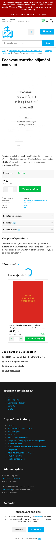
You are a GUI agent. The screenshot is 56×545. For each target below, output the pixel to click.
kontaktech (20, 14)
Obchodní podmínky (16, 403)
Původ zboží (9, 264)
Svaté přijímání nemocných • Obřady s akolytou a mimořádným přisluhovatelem (27, 326)
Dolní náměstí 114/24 (11, 478)
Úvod (3, 51)
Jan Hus (11, 425)
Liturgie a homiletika (14, 366)
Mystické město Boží (16, 459)
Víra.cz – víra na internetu (18, 437)
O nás (10, 397)
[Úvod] (13, 32)
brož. (26, 205)
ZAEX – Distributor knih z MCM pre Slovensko (27, 447)
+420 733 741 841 (9, 19)
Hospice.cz (12, 450)
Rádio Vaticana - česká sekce (20, 428)
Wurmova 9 (7, 489)
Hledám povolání (15, 443)
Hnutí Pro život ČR (15, 456)
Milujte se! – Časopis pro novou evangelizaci (26, 440)
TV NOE (11, 434)
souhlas (38, 517)
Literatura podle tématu (16, 361)
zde (39, 538)
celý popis (16, 165)
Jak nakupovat (13, 400)
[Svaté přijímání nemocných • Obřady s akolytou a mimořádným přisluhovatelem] (28, 302)
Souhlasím (36, 529)
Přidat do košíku (30, 189)
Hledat (48, 43)
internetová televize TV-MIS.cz (20, 453)
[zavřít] (52, 2)
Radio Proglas (14, 431)
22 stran (27, 203)
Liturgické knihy (12, 370)
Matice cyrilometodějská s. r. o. (36, 201)
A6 (25, 207)
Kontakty (11, 406)
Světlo (10, 409)
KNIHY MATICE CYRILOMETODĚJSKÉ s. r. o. (25, 51)
